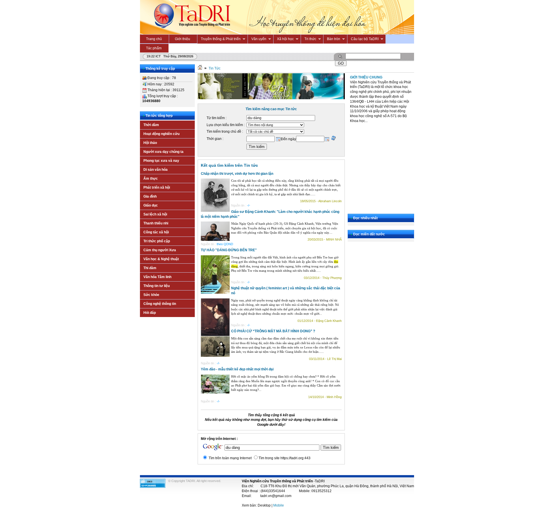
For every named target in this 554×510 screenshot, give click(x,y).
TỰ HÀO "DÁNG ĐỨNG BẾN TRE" (229, 250)
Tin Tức (214, 68)
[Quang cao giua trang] (271, 98)
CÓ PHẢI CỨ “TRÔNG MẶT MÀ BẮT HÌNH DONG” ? (273, 331)
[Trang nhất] (200, 68)
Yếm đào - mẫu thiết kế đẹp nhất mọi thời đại (237, 369)
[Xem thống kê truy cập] (152, 487)
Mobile (278, 505)
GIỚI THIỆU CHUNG (366, 77)
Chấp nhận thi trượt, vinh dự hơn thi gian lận (237, 174)
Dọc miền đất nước (369, 234)
